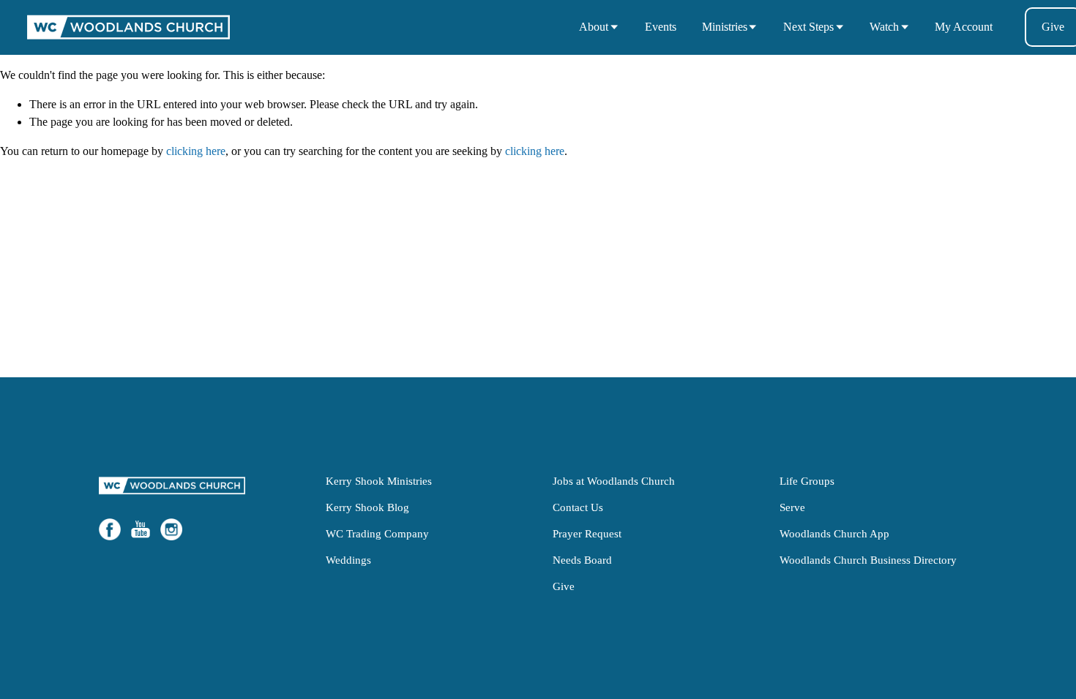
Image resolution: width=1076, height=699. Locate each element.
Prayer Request (587, 533)
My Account (964, 26)
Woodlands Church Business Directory (868, 559)
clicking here (195, 151)
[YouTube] (141, 529)
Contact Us (578, 507)
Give (564, 586)
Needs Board (582, 559)
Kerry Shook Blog (367, 507)
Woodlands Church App (834, 533)
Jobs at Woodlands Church (614, 481)
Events (660, 26)
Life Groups (807, 481)
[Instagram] (171, 529)
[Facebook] (110, 529)
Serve (792, 507)
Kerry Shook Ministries (379, 481)
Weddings (348, 559)
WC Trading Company (377, 533)
